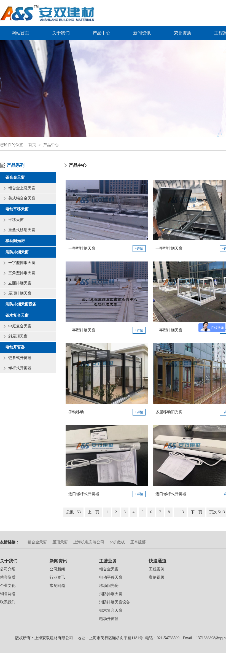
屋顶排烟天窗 (19, 293)
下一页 (196, 512)
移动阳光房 (15, 241)
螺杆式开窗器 (19, 368)
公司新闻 (57, 569)
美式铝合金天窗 (21, 198)
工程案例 (156, 569)
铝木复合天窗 (17, 315)
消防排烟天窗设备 (21, 304)
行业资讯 (57, 577)
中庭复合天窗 (19, 326)
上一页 (93, 512)
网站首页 (20, 33)
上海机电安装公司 (88, 542)
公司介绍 (7, 569)
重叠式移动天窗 (21, 230)
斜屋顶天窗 (18, 336)
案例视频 (156, 577)
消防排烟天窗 (17, 252)
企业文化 (7, 586)
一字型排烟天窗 (21, 263)
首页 (32, 145)
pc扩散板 (117, 542)
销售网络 (7, 594)
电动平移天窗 (17, 209)
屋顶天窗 (60, 542)
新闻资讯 (142, 33)
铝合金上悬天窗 (21, 188)
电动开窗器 (15, 347)
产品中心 (101, 33)
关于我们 (61, 33)
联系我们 (7, 602)
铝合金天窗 (15, 177)
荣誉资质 (182, 33)
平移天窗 (16, 220)
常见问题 (57, 586)
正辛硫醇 (138, 542)
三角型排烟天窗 (21, 273)
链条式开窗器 (19, 358)
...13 (180, 512)
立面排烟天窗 (19, 283)
